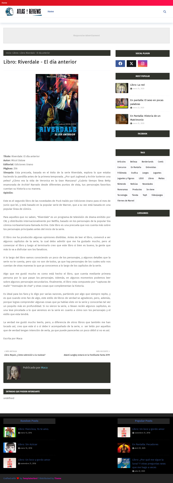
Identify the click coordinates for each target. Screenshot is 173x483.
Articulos (121, 162)
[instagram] (142, 63)
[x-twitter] (131, 63)
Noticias (134, 184)
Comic (161, 162)
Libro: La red (137, 84)
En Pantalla (136, 167)
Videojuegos (157, 195)
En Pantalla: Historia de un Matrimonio (145, 117)
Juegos (145, 173)
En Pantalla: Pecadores (145, 444)
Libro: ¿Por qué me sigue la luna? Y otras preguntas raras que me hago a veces (149, 463)
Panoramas (122, 189)
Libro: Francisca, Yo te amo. (33, 429)
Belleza (133, 162)
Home (4, 3)
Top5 (145, 195)
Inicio (8, 53)
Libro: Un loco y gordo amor (34, 459)
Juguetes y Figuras (125, 178)
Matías (161, 178)
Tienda (135, 195)
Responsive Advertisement (86, 35)
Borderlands (147, 162)
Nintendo (121, 184)
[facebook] (120, 63)
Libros (15, 53)
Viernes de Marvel (125, 201)
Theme (57, 478)
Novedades (147, 184)
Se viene (150, 189)
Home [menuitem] (51, 11)
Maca (44, 367)
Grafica (134, 173)
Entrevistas (151, 167)
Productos (137, 189)
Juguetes (157, 173)
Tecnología (122, 195)
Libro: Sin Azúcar (27, 444)
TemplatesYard (30, 478)
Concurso (121, 167)
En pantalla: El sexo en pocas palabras (146, 102)
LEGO (141, 178)
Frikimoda (122, 173)
